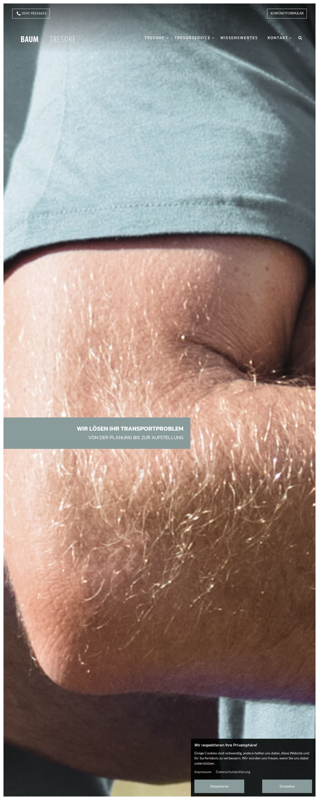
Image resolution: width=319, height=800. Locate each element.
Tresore (155, 38)
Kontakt (278, 38)
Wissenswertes (239, 38)
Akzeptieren (219, 786)
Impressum (203, 772)
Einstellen (287, 786)
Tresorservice (192, 38)
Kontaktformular (287, 13)
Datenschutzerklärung (233, 772)
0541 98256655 (34, 13)
